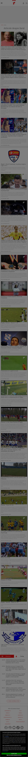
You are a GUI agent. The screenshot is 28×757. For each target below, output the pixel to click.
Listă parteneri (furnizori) (5, 751)
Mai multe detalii (7, 736)
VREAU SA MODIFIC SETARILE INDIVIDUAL (13, 755)
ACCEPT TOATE (14, 753)
